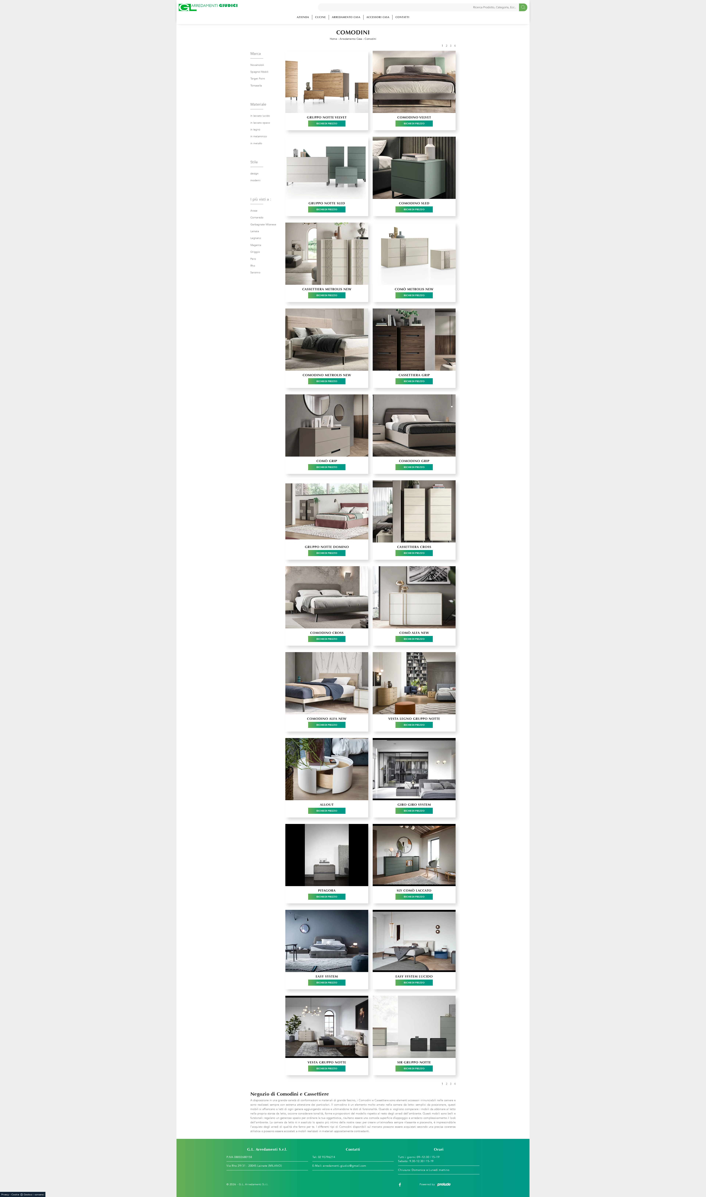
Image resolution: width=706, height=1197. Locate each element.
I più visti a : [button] (260, 199)
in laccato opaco (260, 123)
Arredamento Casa (346, 17)
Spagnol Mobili (259, 72)
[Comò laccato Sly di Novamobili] (414, 855)
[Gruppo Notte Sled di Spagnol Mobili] (326, 168)
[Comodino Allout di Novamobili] (326, 769)
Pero (253, 259)
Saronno (255, 272)
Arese (253, 210)
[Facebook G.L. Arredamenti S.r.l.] (400, 1184)
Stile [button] (254, 162)
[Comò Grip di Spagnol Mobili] (326, 425)
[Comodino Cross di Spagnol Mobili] (326, 597)
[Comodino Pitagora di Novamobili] (326, 855)
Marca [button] (255, 53)
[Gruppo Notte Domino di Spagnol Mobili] (326, 511)
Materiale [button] (258, 104)
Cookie (15, 1194)
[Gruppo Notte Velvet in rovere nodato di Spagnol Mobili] (326, 82)
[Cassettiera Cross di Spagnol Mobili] (414, 511)
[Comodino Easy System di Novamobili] (326, 941)
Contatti (402, 17)
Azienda (303, 17)
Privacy (5, 1194)
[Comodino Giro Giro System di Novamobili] (414, 769)
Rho (252, 265)
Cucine (320, 17)
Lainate (254, 231)
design (254, 173)
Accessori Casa (377, 17)
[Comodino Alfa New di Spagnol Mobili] (326, 683)
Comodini (370, 39)
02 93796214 (326, 1157)
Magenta (255, 245)
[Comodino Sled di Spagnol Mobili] (414, 168)
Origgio (255, 252)
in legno (255, 129)
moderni (255, 180)
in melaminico (258, 136)
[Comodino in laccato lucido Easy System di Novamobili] (414, 941)
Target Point (257, 78)
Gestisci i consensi (34, 1194)
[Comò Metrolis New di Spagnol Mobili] (414, 254)
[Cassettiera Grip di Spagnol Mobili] (414, 339)
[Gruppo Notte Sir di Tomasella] (414, 1027)
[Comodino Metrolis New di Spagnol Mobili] (326, 339)
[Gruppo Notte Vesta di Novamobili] (326, 1027)
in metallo (256, 143)
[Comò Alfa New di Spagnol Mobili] (414, 597)
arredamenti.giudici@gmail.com (344, 1166)
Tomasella (256, 85)
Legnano (255, 238)
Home (333, 39)
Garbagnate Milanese (263, 224)
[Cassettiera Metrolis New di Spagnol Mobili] (326, 254)
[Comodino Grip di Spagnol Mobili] (414, 425)
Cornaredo (256, 217)
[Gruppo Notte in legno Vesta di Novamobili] (414, 683)
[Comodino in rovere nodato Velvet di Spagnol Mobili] (414, 82)
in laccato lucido (260, 116)
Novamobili (257, 65)
